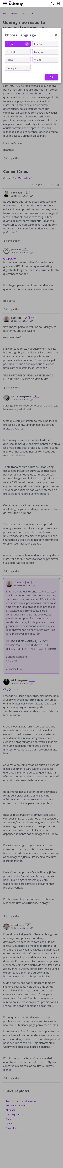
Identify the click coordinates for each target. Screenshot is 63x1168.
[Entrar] (58, 3)
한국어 (37, 59)
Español (38, 43)
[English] (16, 3)
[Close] (56, 35)
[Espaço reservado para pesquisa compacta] (52, 3)
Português (12, 67)
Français (38, 51)
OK (51, 77)
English (10, 43)
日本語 (10, 59)
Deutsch (11, 51)
